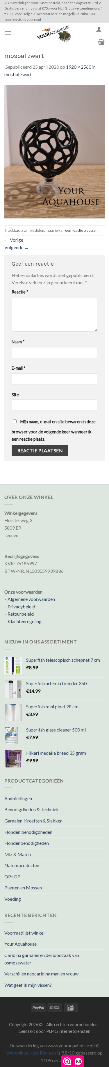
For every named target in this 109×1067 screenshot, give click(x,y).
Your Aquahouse (20, 943)
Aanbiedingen (18, 798)
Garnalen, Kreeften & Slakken (33, 820)
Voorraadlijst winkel (24, 932)
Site (15, 394)
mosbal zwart (18, 74)
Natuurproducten (21, 865)
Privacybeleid (21, 606)
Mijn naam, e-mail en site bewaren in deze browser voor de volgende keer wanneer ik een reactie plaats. (54, 430)
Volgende (16, 247)
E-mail (19, 368)
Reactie (20, 291)
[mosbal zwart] (54, 151)
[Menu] (7, 33)
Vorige (13, 239)
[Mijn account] (99, 29)
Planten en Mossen (23, 887)
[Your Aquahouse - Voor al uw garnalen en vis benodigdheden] (54, 33)
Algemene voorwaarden (31, 599)
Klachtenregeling (25, 621)
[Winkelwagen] (101, 41)
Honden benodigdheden (28, 832)
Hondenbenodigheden (26, 843)
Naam (18, 341)
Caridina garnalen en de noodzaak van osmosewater (41, 958)
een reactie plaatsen (81, 230)
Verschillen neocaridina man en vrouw (41, 973)
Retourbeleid (21, 614)
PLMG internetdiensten (68, 1031)
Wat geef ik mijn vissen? (28, 985)
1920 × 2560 (78, 67)
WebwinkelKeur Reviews (31, 1052)
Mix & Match (17, 854)
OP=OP (12, 876)
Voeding (12, 899)
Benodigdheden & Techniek (31, 809)
